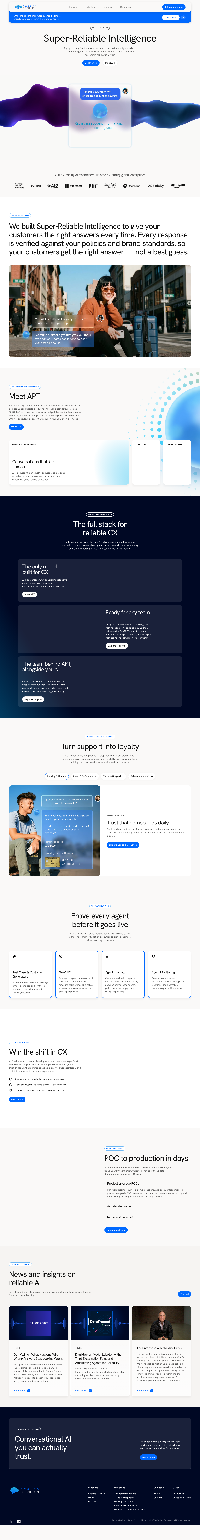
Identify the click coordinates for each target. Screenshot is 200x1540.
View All (184, 1294)
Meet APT (110, 62)
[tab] (57, 776)
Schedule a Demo (174, 7)
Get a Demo (148, 1457)
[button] (75, 7)
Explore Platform (117, 645)
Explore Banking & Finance (123, 844)
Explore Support (33, 699)
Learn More (170, 17)
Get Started (91, 62)
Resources (125, 7)
